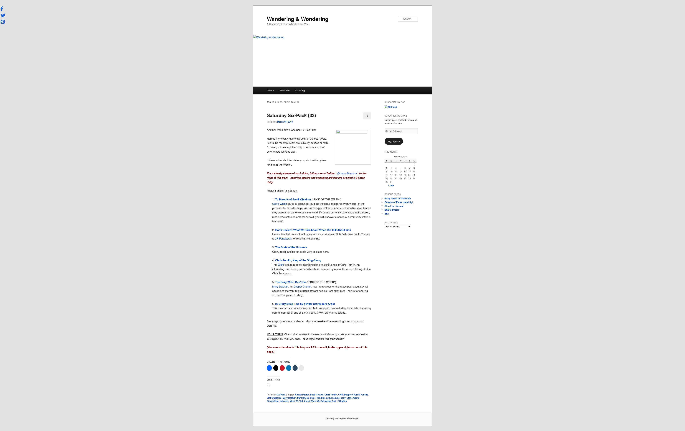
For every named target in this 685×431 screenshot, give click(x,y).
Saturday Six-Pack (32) (291, 115)
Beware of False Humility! (399, 202)
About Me (285, 90)
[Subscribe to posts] (391, 107)
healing (364, 394)
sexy (343, 397)
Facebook (3, 9)
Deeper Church (302, 286)
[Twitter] (3, 15)
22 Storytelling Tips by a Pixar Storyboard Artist (305, 304)
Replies (342, 401)
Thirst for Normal (394, 206)
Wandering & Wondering (297, 18)
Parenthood (303, 397)
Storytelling (272, 401)
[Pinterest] (3, 21)
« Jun (391, 185)
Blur (387, 213)
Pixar (312, 397)
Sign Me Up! (394, 141)
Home (271, 90)
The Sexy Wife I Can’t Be (290, 282)
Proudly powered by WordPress (342, 418)
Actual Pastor (302, 394)
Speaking (300, 90)
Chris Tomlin (330, 394)
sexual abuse (333, 397)
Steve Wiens (279, 203)
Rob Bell (320, 397)
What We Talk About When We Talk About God (313, 401)
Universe (284, 401)
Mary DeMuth (280, 286)
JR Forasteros (283, 238)
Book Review (316, 394)
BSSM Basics (392, 209)
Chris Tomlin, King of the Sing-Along (298, 260)
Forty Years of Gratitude (398, 198)
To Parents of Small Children (293, 199)
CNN (281, 264)
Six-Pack (281, 394)
